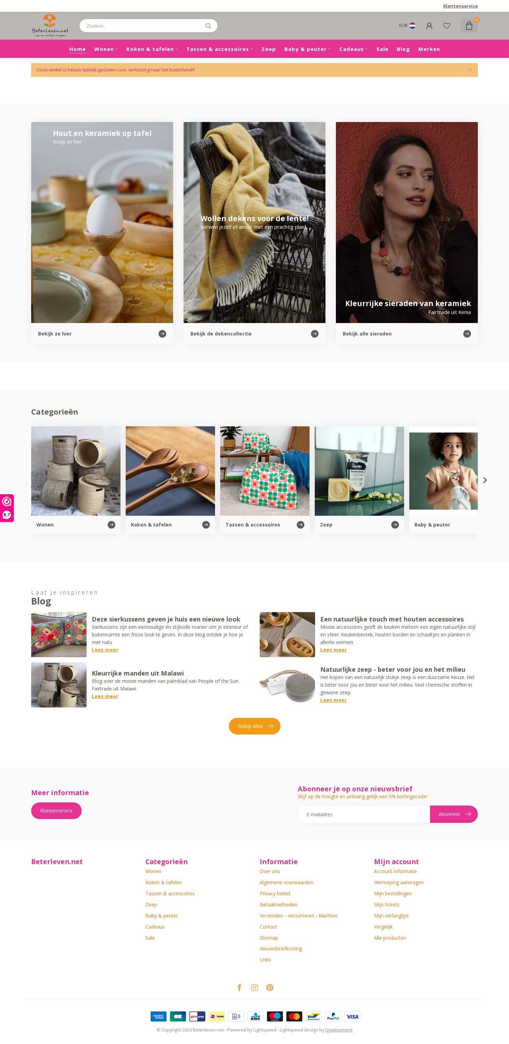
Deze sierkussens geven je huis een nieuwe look (166, 619)
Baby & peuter (305, 48)
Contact (268, 926)
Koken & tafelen (150, 48)
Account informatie (395, 871)
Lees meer (105, 649)
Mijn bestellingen (393, 893)
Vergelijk (383, 926)
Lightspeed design (299, 1030)
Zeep (268, 48)
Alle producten (390, 937)
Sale (382, 48)
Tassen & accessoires (217, 48)
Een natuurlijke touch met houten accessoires (392, 619)
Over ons (270, 871)
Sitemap (269, 937)
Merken (429, 48)
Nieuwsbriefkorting (281, 948)
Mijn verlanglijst (391, 915)
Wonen (104, 48)
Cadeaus (351, 48)
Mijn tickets (387, 904)
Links (265, 959)
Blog (403, 48)
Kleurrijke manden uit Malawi (138, 673)
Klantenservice (460, 6)
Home (77, 48)
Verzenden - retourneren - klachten (299, 915)
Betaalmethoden (278, 904)
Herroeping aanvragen (399, 882)
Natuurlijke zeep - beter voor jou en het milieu (392, 669)
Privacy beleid (275, 893)
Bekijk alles (250, 726)
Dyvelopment (338, 1030)
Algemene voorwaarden (286, 882)
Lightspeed (264, 1030)
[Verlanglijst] (446, 26)
